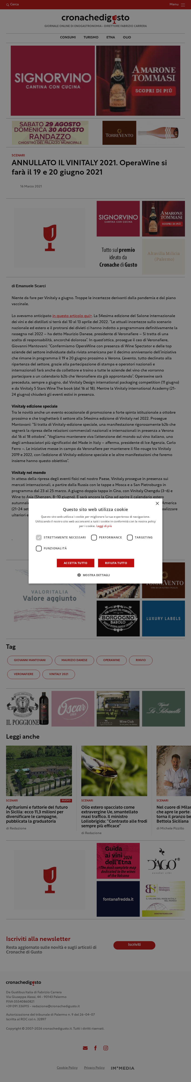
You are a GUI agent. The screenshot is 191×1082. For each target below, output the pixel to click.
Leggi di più (104, 526)
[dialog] (95, 541)
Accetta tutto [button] (75, 563)
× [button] (157, 503)
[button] (95, 575)
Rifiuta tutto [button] (116, 563)
